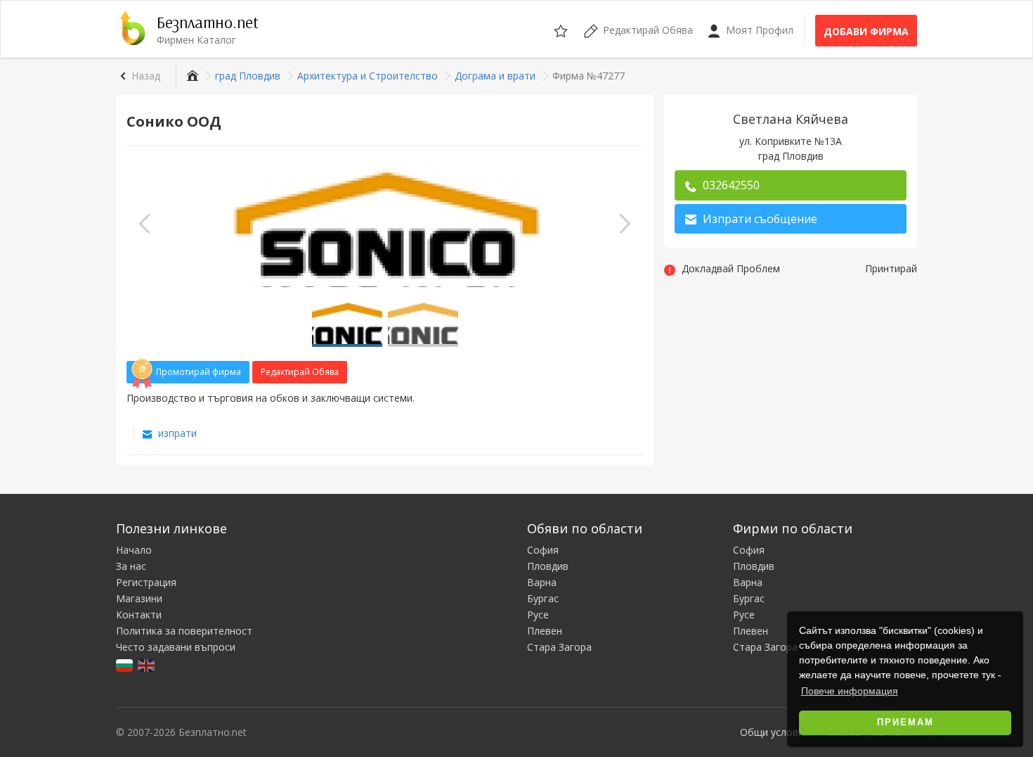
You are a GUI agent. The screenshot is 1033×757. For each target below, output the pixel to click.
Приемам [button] (905, 722)
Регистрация (146, 582)
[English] (147, 664)
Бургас (543, 598)
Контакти (139, 614)
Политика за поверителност (184, 630)
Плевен (544, 630)
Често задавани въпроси (175, 647)
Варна (542, 582)
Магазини (139, 598)
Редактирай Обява (300, 372)
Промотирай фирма (198, 372)
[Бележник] (562, 29)
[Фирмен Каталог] (190, 75)
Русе (538, 614)
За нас (131, 566)
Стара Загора (559, 647)
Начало (134, 549)
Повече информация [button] (849, 690)
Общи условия (775, 732)
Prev (145, 223)
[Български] (125, 664)
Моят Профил (758, 30)
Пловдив (548, 566)
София (543, 549)
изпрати (176, 433)
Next (624, 223)
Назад (145, 75)
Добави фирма (866, 31)
